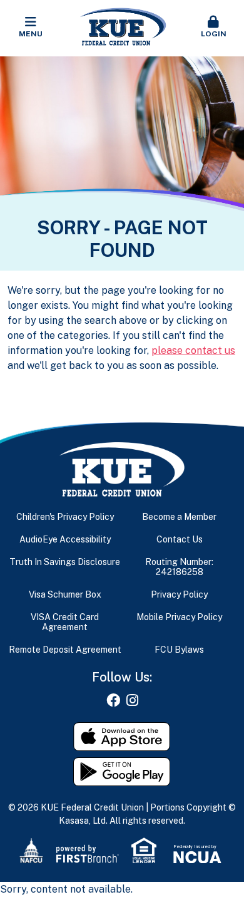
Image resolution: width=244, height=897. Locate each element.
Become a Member (179, 517)
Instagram (132, 700)
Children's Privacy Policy (65, 517)
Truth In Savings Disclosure (64, 562)
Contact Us (179, 539)
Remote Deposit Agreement (65, 650)
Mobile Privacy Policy (179, 617)
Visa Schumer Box (65, 594)
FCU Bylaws (179, 650)
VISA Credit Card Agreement (65, 622)
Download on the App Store (122, 736)
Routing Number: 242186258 (179, 567)
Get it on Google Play (122, 771)
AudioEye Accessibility (65, 539)
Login (213, 33)
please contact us (193, 350)
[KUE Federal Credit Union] (122, 27)
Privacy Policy (179, 594)
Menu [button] (31, 33)
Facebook (113, 700)
